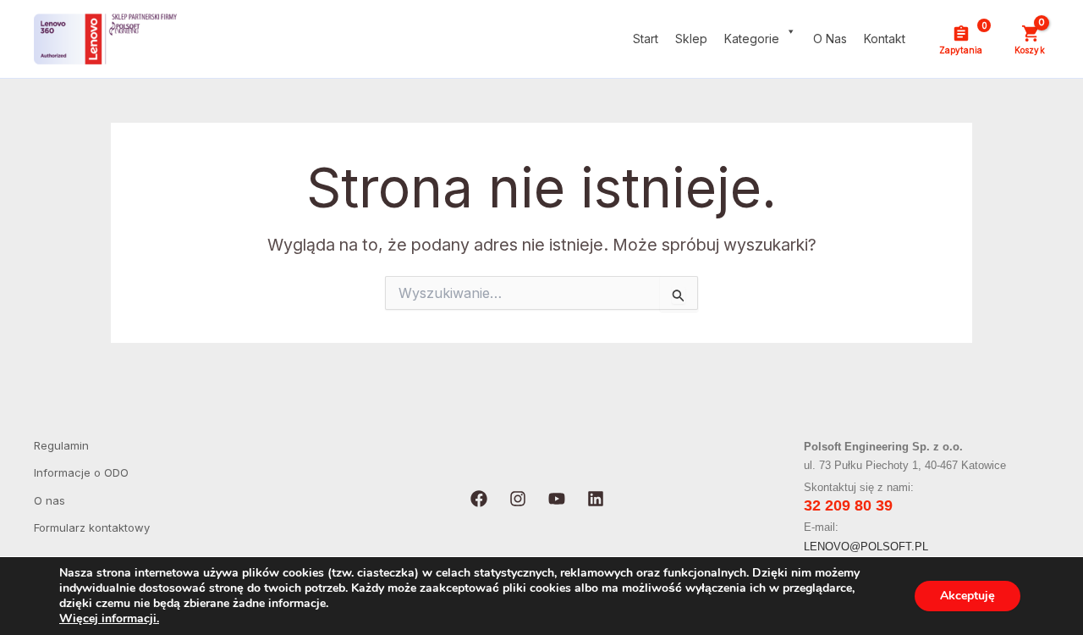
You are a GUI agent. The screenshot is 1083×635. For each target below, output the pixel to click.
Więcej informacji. (109, 618)
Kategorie (751, 38)
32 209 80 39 (848, 505)
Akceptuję (967, 596)
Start (645, 38)
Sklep (691, 38)
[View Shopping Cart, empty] (1029, 38)
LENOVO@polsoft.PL (866, 546)
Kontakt (884, 38)
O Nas (830, 38)
